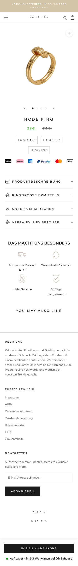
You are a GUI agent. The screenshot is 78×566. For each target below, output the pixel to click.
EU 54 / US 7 (51, 140)
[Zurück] (24, 108)
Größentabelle (14, 439)
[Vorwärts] (53, 108)
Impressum (12, 398)
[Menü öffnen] (6, 17)
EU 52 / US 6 (26, 140)
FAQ (8, 432)
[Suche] (65, 17)
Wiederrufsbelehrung (19, 418)
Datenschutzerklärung (19, 411)
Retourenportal (15, 425)
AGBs (8, 404)
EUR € (37, 512)
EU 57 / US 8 (39, 150)
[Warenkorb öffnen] (72, 17)
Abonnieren (22, 491)
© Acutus (39, 521)
